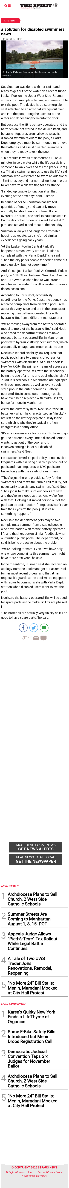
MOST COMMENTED (13, 1003)
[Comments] (44, 627)
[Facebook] (23, 627)
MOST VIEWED (9, 886)
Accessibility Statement (34, 1175)
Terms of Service (37, 1172)
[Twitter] (33, 627)
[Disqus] (34, 692)
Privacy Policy (54, 1172)
